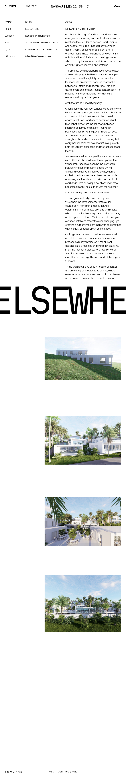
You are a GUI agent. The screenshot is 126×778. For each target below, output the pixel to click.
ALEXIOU (11, 6)
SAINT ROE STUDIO (67, 772)
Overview (31, 5)
